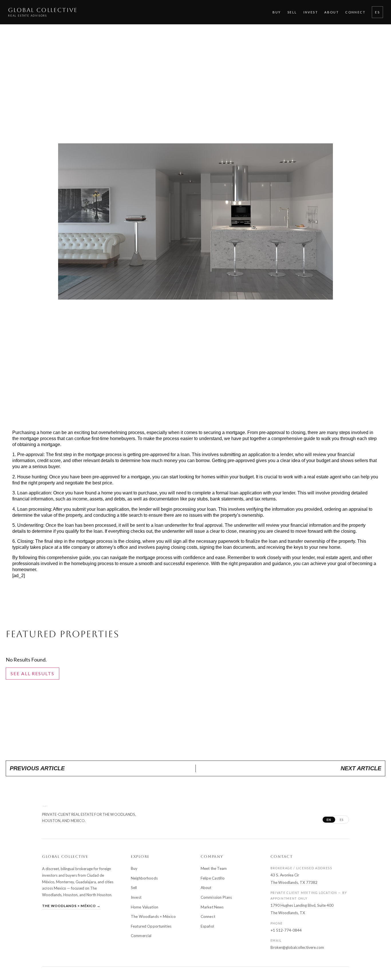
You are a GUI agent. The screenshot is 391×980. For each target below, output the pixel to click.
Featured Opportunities (151, 926)
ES (377, 12)
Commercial (141, 935)
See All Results (32, 673)
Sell (292, 12)
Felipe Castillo (213, 878)
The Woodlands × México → (71, 906)
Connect (355, 12)
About (331, 12)
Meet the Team (214, 868)
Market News (212, 907)
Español (207, 926)
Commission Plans (216, 897)
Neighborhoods (144, 878)
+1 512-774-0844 (286, 930)
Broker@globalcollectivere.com (297, 947)
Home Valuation (144, 907)
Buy (276, 12)
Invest (310, 12)
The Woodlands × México (153, 916)
